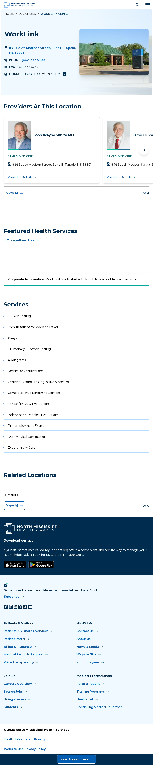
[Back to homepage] (19, 5)
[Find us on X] (20, 607)
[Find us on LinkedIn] (15, 607)
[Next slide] (144, 150)
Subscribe (12, 596)
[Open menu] (147, 4)
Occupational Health (22, 240)
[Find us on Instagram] (11, 607)
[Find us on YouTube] (30, 607)
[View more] (65, 74)
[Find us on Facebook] (6, 607)
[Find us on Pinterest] (25, 607)
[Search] (137, 4)
